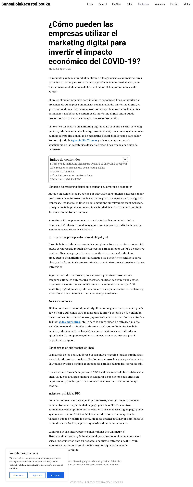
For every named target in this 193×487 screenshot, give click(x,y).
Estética (116, 4)
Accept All (55, 475)
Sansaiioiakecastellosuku (25, 4)
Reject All (37, 475)
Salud (130, 4)
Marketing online (100, 461)
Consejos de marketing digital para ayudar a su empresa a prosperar (89, 163)
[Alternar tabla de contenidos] (124, 159)
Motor (187, 4)
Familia (174, 4)
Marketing (143, 4)
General (102, 4)
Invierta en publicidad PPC (66, 179)
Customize (18, 475)
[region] (37, 464)
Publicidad (116, 461)
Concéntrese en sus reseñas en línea (72, 175)
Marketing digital (82, 461)
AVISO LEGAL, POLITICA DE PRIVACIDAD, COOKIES (96, 482)
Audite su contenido (63, 171)
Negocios (159, 4)
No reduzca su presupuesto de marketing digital (78, 167)
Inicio (90, 4)
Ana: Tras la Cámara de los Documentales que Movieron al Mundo (85, 464)
